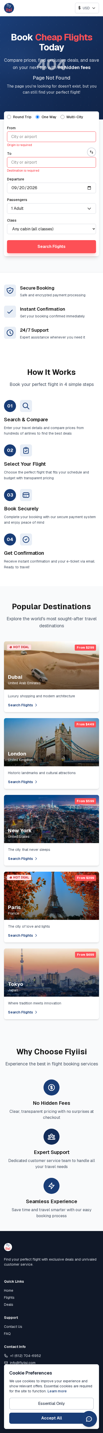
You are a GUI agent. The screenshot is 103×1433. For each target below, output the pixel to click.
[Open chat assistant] (89, 1419)
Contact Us (13, 1326)
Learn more (57, 1391)
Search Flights (52, 246)
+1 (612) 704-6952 (25, 1355)
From (11, 128)
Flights (9, 1297)
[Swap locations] (91, 152)
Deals (8, 1304)
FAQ (7, 1333)
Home (8, 1290)
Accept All (51, 1418)
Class (11, 220)
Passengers (17, 199)
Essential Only (51, 1403)
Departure (15, 179)
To (9, 153)
